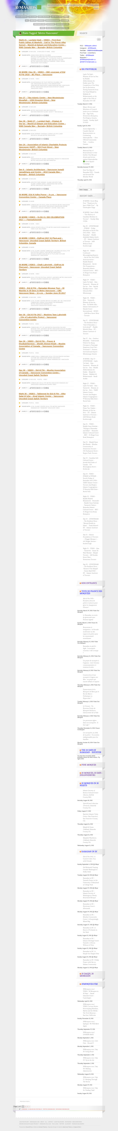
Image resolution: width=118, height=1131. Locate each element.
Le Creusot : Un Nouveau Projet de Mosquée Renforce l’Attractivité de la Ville (90, 709)
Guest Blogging (43, 16)
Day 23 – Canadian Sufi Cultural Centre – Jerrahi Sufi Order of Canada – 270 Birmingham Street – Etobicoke (90, 463)
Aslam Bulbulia (36, 82)
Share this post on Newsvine (46, 66)
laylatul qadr (58, 133)
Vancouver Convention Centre (56, 206)
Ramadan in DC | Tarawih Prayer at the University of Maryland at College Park (91, 881)
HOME (42, 28)
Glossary (64, 20)
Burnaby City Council (38, 58)
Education (56, 327)
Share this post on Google (37, 66)
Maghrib (34, 59)
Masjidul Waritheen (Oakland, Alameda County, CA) (89, 840)
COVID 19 (59, 58)
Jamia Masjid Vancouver (39, 85)
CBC (61, 82)
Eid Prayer (53, 205)
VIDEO (53, 51)
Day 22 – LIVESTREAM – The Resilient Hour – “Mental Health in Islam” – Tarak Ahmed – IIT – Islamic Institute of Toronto (91, 524)
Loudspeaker (67, 58)
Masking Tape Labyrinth (39, 329)
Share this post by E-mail (29, 66)
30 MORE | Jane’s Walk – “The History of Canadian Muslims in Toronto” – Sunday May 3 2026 (91, 216)
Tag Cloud (32, 16)
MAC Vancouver (64, 85)
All (27, 20)
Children (57, 251)
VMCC (63, 208)
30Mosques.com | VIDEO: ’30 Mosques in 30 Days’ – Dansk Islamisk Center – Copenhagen (90, 993)
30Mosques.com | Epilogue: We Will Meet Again (91, 1024)
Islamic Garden (36, 184)
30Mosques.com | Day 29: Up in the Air (90, 1059)
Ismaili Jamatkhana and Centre (52, 184)
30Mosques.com (39, 24)
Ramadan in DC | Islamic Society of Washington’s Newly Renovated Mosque (90, 894)
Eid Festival (35, 252)
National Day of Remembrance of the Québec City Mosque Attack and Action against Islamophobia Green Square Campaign (90, 157)
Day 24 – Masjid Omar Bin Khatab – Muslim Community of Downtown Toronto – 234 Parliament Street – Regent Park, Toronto (91, 447)
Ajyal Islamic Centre (38, 251)
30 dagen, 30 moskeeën (87, 974)
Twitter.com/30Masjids (49, 1109)
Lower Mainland (53, 85)
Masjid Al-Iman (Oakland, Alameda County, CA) (89, 829)
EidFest (42, 252)
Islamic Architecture (54, 182)
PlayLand (62, 254)
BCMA (37, 55)
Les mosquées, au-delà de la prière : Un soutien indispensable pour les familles (91, 736)
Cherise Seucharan (46, 302)
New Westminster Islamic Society (42, 112)
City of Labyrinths (45, 327)
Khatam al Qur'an (47, 133)
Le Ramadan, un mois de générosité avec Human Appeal (90, 617)
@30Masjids (92, 48)
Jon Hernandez (58, 302)
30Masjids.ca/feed (91, 45)
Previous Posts (24, 1101)
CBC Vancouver (36, 84)
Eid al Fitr (47, 84)
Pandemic (52, 61)
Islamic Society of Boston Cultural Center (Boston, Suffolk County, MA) (90, 794)
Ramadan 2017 (65, 227)
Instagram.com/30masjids (62, 1109)
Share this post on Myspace (36, 66)
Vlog (36, 229)
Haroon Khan (55, 84)
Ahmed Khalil (35, 356)
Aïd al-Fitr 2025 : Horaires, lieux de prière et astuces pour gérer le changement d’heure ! (90, 602)
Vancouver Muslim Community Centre (43, 208)
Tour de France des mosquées (91, 592)
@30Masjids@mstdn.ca (88, 59)
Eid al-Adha (45, 205)
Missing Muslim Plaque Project (57, 28)
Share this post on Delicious (30, 66)
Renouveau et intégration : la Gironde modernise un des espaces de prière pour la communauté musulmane (91, 632)
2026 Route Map (57, 16)
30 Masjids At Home (43, 51)
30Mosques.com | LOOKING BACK (89, 1033)
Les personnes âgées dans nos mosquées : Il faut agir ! (90, 722)
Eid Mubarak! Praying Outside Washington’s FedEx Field (90, 869)
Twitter (33, 20)
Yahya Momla (43, 63)
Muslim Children (36, 254)
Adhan (33, 55)
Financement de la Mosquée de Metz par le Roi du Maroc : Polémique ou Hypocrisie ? (91, 693)
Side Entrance (89, 583)
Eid (43, 84)
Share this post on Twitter (41, 66)
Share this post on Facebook (34, 66)
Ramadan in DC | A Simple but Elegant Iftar (91, 952)
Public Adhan (60, 61)
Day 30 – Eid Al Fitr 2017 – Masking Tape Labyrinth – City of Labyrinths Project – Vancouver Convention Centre (42, 317)
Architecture (35, 182)
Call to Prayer (51, 58)
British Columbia (45, 55)
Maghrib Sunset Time (44, 59)
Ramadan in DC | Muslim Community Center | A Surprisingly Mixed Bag (90, 918)
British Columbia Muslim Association (43, 56)
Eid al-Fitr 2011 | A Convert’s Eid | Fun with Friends (89, 859)
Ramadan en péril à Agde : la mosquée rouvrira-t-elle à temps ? (90, 649)
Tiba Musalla (58, 112)
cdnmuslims (35, 205)
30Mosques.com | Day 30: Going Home (90, 1050)
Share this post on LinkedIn (39, 66)
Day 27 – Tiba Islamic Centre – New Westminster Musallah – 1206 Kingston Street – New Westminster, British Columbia (41, 100)
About (66, 16)
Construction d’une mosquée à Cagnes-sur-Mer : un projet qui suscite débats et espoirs (91, 678)
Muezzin (46, 61)
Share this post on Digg (32, 66)
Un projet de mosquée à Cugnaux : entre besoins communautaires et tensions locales (91, 664)
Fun (61, 327)
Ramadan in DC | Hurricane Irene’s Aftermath (89, 906)
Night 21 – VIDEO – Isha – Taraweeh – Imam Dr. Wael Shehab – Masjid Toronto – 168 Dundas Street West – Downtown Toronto (91, 553)
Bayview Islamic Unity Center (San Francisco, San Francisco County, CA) (90, 817)
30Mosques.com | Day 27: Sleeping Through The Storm (90, 1079)
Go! (99, 39)
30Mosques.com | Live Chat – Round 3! (90, 1042)
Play (32, 330)
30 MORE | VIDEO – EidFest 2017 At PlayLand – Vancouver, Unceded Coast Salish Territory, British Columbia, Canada (42, 240)
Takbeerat (34, 206)
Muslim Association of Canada (54, 87)
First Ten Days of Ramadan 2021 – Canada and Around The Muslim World (91, 173)
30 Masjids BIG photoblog (35, 1109)
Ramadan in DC (89, 851)
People (31, 324)
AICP (32, 157)
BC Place (45, 82)
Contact (41, 20)
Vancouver (34, 63)
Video (41, 88)
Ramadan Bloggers (52, 20)
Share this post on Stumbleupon (44, 66)
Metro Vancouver (37, 61)
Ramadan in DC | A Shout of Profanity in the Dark (90, 930)
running (46, 330)
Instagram (50, 24)
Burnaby (59, 56)
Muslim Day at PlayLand (50, 254)
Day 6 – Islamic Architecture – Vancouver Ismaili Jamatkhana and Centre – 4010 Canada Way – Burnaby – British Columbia (41, 172)
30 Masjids (26, 7)
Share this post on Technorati (48, 66)
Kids (46, 252)
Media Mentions (21, 16)
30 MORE (31, 79)
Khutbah (66, 356)
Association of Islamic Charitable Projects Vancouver (50, 159)
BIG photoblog (89, 69)
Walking (38, 332)
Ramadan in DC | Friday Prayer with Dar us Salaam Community (91, 962)
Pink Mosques (88, 765)
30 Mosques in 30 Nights (89, 784)
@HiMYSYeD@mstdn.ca (88, 62)
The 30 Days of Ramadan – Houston (90, 751)
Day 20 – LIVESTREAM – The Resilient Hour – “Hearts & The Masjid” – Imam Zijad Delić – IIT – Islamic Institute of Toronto (91, 569)
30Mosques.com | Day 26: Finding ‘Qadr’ (90, 1089)
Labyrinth (55, 277)
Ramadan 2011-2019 (62, 24)
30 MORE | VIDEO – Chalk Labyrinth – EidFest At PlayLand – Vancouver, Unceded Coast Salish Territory (41, 267)
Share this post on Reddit (43, 66)
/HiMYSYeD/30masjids (94, 50)
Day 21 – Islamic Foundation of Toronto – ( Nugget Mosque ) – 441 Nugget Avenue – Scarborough (90, 539)
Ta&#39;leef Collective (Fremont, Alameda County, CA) (90, 805)
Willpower (42, 229)
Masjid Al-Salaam (57, 59)
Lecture (33, 358)
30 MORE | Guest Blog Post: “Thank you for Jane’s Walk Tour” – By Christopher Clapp (90, 204)
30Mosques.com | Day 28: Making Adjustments (90, 1068)
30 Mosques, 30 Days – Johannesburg (91, 774)
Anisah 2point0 (36, 227)
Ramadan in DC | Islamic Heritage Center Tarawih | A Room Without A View (91, 942)
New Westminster (50, 110)
